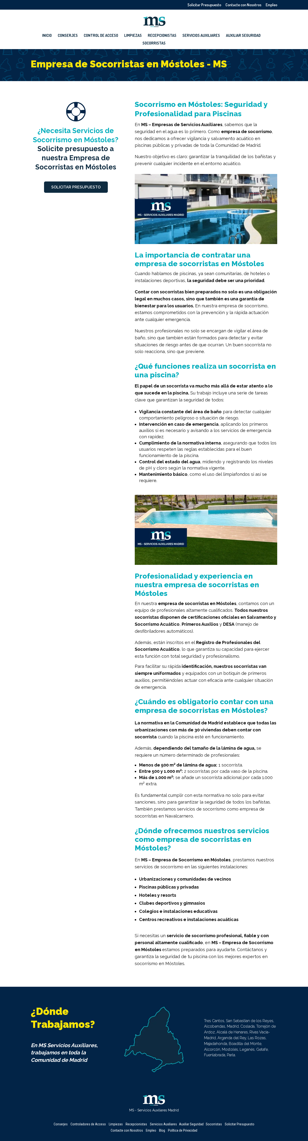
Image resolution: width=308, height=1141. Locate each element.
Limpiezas (133, 36)
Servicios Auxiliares (201, 36)
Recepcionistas (162, 36)
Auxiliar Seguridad (243, 36)
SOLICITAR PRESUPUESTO (76, 187)
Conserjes (68, 36)
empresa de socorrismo (246, 131)
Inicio (47, 36)
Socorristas (154, 43)
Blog (162, 1130)
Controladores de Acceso (88, 1124)
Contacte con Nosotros (243, 5)
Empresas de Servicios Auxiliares (187, 124)
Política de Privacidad (182, 1130)
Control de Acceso (101, 36)
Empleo (271, 5)
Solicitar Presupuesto (204, 5)
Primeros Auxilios (200, 624)
